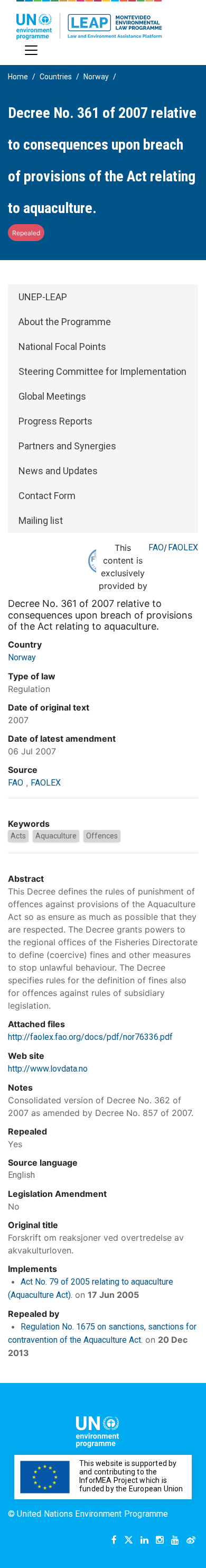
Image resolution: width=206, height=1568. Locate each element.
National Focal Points (62, 346)
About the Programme (64, 321)
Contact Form (47, 495)
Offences (102, 836)
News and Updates (58, 470)
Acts (18, 836)
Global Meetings (52, 396)
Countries (56, 76)
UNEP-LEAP (42, 296)
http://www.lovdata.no (48, 1069)
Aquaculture (56, 836)
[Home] (89, 20)
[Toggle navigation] (31, 50)
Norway (96, 76)
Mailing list (40, 520)
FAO (156, 547)
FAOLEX (183, 547)
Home (18, 76)
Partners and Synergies (67, 445)
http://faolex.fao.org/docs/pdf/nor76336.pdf (90, 1037)
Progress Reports (55, 421)
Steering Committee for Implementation (102, 371)
